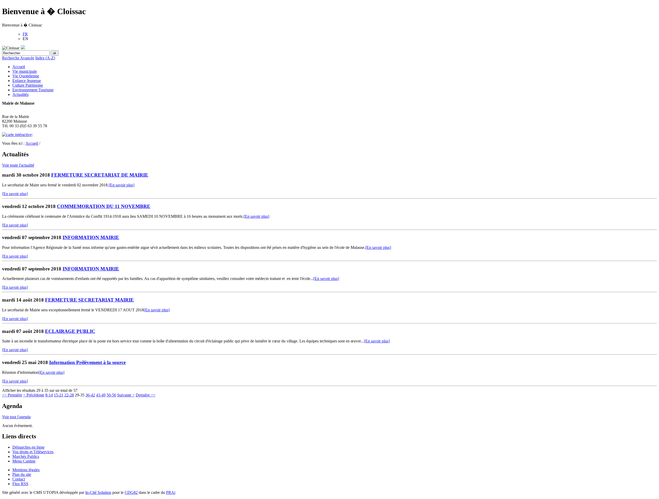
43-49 (101, 395)
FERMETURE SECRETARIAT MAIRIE (89, 300)
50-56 (111, 395)
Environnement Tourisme (33, 90)
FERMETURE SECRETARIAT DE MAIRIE (99, 175)
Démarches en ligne (28, 447)
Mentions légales (26, 470)
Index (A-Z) (45, 58)
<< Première (12, 395)
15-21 (58, 395)
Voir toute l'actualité (18, 165)
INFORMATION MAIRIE (91, 237)
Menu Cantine (24, 461)
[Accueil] (23, 48)
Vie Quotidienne (25, 76)
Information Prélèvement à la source (87, 362)
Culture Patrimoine (27, 85)
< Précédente (33, 395)
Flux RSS (20, 484)
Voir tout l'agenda (16, 417)
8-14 (49, 395)
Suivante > (126, 395)
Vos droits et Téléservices (33, 452)
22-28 (69, 395)
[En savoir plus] (121, 185)
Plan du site (21, 474)
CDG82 (131, 492)
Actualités (20, 94)
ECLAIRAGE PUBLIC (70, 331)
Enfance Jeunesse (26, 80)
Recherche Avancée (18, 58)
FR (25, 34)
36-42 (90, 395)
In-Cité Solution (98, 492)
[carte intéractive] (17, 134)
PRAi (170, 492)
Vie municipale (24, 71)
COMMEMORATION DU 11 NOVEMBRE (103, 206)
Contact (18, 479)
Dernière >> (145, 395)
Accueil (18, 67)
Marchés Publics (25, 456)
